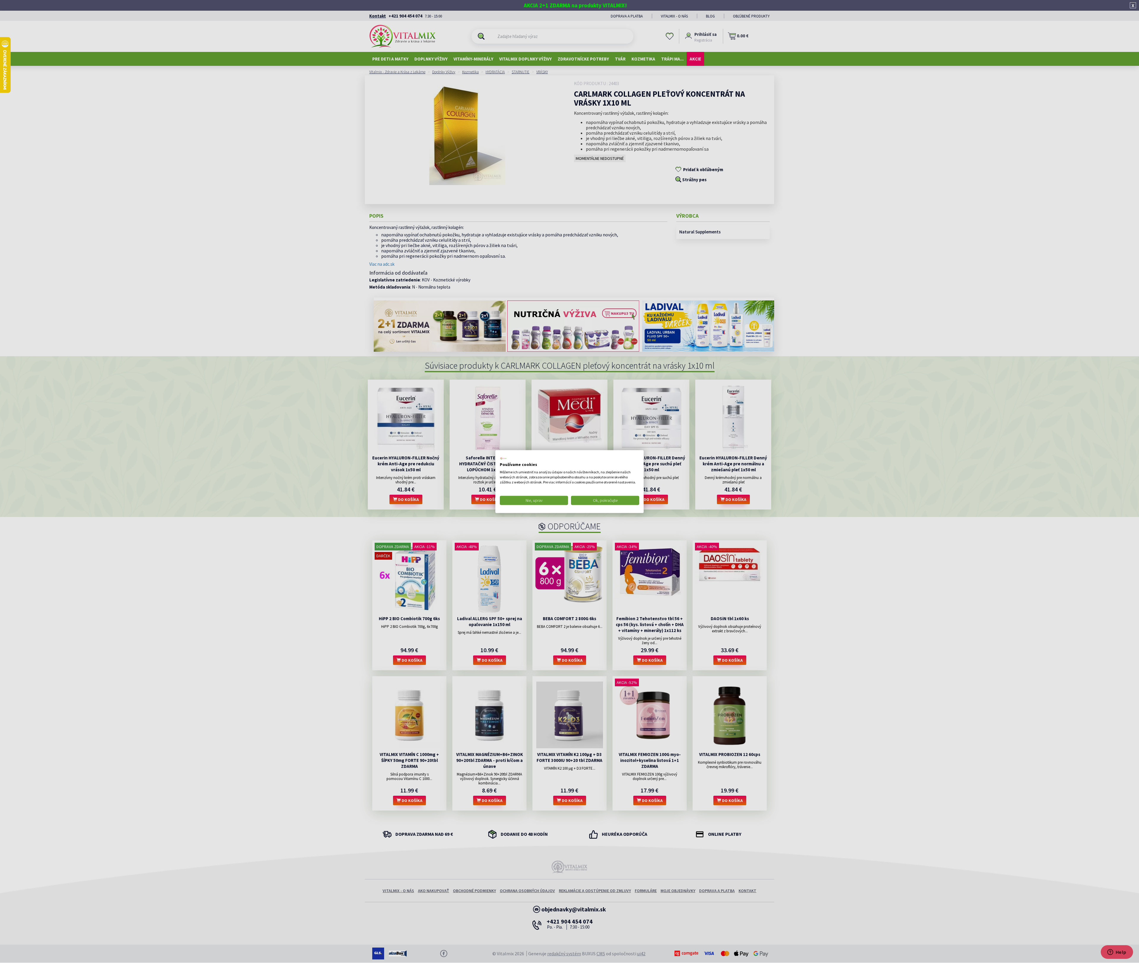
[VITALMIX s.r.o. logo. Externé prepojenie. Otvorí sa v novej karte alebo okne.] (503, 458)
